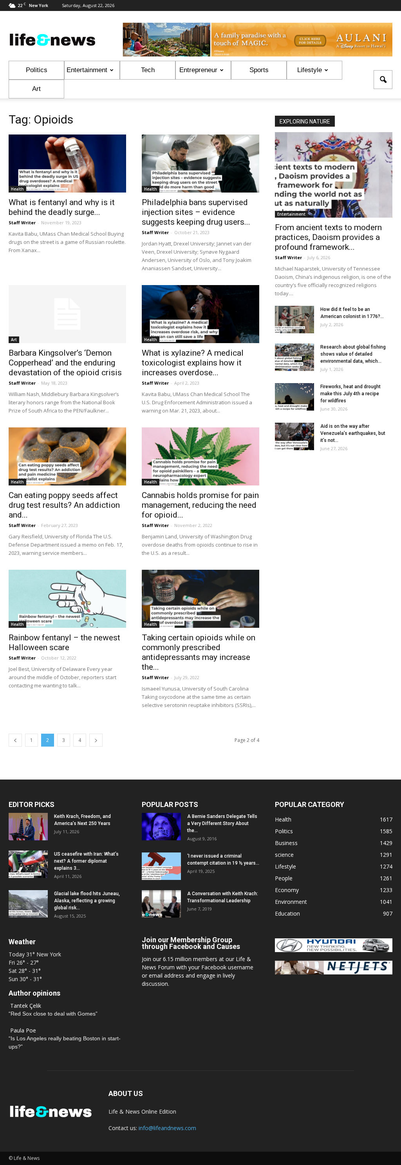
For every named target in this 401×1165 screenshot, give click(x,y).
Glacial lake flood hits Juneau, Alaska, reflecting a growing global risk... (87, 901)
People (284, 878)
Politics (36, 70)
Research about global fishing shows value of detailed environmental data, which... (353, 354)
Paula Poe (23, 1030)
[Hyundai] (333, 950)
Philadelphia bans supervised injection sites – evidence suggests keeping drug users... (196, 212)
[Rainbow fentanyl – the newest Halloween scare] (67, 599)
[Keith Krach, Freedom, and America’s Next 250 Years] (28, 826)
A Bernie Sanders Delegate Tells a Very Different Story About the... (222, 823)
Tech (148, 70)
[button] (383, 79)
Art (36, 89)
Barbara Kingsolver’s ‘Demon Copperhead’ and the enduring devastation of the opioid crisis (65, 362)
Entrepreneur (198, 70)
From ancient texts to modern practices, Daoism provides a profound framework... (328, 237)
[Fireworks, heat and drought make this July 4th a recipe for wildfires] (294, 397)
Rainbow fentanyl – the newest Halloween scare (64, 642)
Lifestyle (309, 70)
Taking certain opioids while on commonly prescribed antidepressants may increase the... (198, 652)
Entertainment (87, 70)
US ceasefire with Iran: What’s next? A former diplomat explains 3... (86, 861)
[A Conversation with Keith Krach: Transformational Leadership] (161, 904)
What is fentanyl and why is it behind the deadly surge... (62, 207)
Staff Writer (22, 222)
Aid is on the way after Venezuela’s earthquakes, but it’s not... (352, 433)
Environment (291, 901)
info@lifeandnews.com (167, 1128)
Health (17, 189)
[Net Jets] (333, 972)
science (284, 854)
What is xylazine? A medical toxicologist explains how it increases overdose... (193, 362)
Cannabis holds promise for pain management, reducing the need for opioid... (200, 505)
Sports (259, 70)
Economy (287, 890)
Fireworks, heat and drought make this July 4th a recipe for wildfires (350, 393)
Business (286, 843)
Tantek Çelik (25, 1005)
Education (287, 913)
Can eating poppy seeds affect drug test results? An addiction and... (64, 505)
